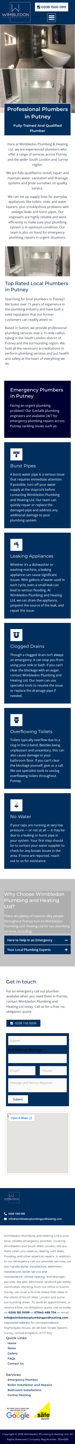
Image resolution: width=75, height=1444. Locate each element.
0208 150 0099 (19, 1312)
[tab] (37, 940)
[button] (51, 17)
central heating (34, 1276)
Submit (18, 1099)
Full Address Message (25, 1050)
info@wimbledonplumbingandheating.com (36, 1317)
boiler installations (33, 1266)
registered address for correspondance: (31, 1322)
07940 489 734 (45, 1312)
